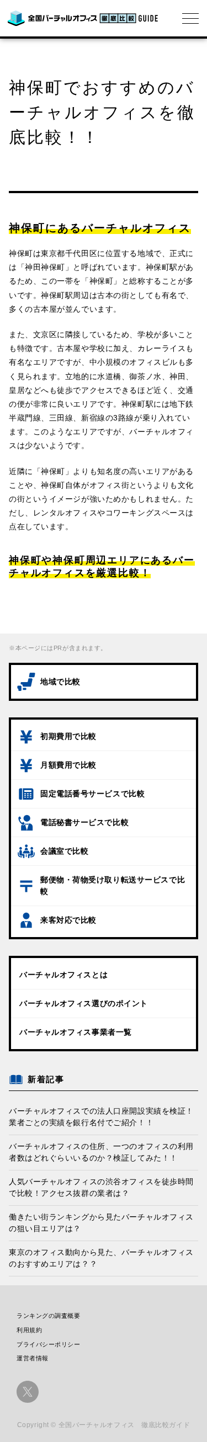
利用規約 (29, 1330)
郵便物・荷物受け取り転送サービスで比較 (112, 885)
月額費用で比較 (68, 764)
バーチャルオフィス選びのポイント (83, 1003)
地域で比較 (60, 681)
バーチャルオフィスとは (63, 974)
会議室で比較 (64, 851)
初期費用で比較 (68, 736)
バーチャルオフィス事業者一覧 (75, 1032)
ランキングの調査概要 (49, 1315)
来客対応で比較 (68, 920)
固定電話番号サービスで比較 (92, 793)
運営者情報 (33, 1358)
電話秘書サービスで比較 (84, 822)
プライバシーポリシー (49, 1344)
